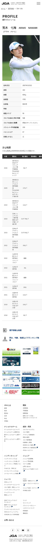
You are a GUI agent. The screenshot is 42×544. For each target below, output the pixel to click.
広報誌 (6, 421)
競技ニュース (8, 495)
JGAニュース (8, 482)
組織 (5, 408)
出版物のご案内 (27, 442)
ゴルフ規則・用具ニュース (12, 487)
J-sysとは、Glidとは (10, 468)
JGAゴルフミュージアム (11, 512)
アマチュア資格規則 (28, 434)
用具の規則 (26, 437)
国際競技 (25, 413)
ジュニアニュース (9, 492)
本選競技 (25, 408)
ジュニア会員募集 (28, 458)
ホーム (3, 8)
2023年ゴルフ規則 (28, 445)
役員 (5, 410)
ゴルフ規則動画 (27, 440)
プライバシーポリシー (29, 505)
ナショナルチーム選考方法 (12, 432)
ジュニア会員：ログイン (30, 488)
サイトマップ (27, 503)
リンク (25, 500)
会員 (5, 415)
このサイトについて (28, 508)
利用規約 (25, 510)
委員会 (6, 413)
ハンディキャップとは (10, 458)
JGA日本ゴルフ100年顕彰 (11, 514)
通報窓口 (25, 513)
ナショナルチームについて (12, 429)
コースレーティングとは (11, 471)
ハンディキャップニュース (12, 489)
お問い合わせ (27, 466)
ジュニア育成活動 (28, 461)
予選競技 (25, 410)
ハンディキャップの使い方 (12, 461)
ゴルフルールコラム (28, 429)
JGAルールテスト (28, 450)
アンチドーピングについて (12, 509)
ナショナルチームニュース (12, 484)
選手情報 (11, 8)
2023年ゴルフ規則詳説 (29, 447)
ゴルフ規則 (26, 432)
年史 (5, 418)
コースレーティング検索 (11, 473)
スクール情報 (27, 464)
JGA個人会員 (27, 490)
